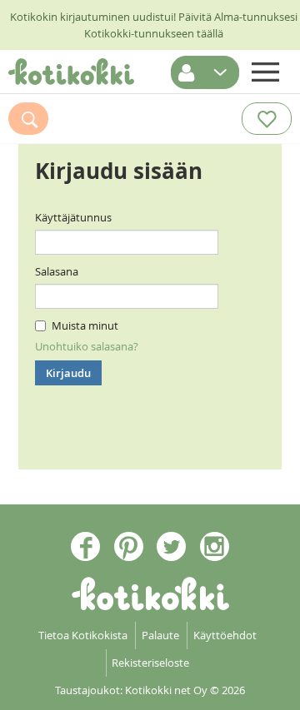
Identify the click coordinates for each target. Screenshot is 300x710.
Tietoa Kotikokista (83, 635)
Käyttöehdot (225, 635)
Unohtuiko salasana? (86, 346)
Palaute (160, 635)
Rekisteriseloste (150, 662)
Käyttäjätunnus (73, 217)
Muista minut (85, 325)
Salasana (56, 271)
